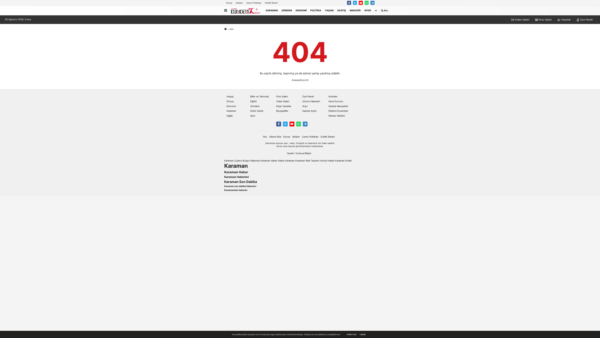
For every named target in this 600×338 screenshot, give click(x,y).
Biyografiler (282, 111)
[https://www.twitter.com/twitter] (355, 3)
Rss (265, 136)
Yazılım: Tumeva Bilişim (299, 153)
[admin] (372, 3)
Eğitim (253, 101)
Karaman (272, 10)
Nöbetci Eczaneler (338, 111)
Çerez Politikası (253, 3)
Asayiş (341, 10)
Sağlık (230, 115)
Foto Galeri (545, 19)
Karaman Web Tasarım (307, 160)
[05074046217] (367, 3)
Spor (367, 10)
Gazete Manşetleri (338, 106)
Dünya (230, 101)
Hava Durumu (335, 101)
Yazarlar (565, 19)
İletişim (239, 3)
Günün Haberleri (311, 101)
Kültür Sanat (256, 111)
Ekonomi (301, 10)
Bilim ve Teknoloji (259, 96)
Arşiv (305, 106)
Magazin (355, 10)
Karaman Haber (269, 160)
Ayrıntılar (351, 334)
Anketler (333, 96)
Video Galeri (521, 19)
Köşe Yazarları (283, 106)
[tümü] (376, 10)
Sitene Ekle (275, 136)
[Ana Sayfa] (225, 29)
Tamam (362, 334)
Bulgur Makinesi (251, 160)
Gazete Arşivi (309, 111)
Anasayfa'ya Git (300, 80)
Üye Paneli (586, 19)
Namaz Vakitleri (336, 115)
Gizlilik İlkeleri (271, 3)
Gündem (287, 10)
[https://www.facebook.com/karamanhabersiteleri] (349, 3)
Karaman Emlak (343, 160)
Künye (229, 3)
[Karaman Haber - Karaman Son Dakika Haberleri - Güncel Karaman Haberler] (245, 10)
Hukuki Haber (327, 160)
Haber (281, 160)
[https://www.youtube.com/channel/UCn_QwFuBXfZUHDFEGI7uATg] (361, 3)
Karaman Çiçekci (233, 160)
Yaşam (329, 10)
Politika (315, 10)
